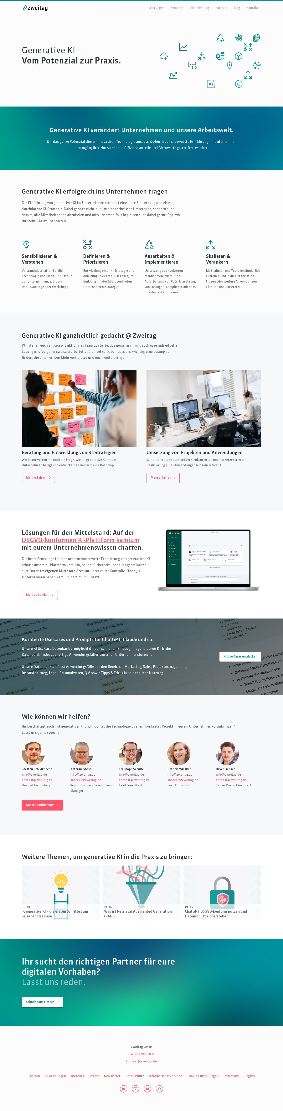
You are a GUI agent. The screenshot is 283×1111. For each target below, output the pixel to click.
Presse (94, 1076)
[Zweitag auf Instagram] (135, 1088)
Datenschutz (134, 1076)
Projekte (177, 8)
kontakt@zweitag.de (37, 780)
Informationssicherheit (166, 1076)
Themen (34, 1076)
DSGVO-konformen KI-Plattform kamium (80, 540)
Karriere (221, 8)
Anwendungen (55, 1076)
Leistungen (156, 8)
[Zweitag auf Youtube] (147, 1088)
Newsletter (112, 1076)
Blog (237, 8)
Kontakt (252, 8)
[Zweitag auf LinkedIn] (123, 1088)
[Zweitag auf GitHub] (159, 1088)
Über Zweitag (199, 8)
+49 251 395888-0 (141, 1054)
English (249, 1076)
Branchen (78, 1076)
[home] (35, 8)
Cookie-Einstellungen (203, 1076)
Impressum (231, 1076)
